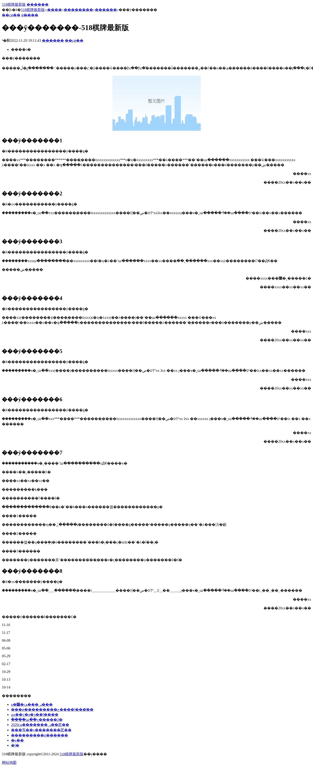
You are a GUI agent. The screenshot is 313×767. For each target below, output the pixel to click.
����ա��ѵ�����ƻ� (37, 720)
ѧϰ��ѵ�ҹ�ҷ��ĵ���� (34, 715)
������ (38, 4)
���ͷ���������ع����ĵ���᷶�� (52, 709)
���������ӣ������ (39, 735)
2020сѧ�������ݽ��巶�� (40, 725)
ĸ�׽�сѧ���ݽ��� (32, 704)
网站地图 (9, 762)
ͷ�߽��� (29, 15)
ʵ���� (54, 10)
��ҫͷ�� (11, 15)
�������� (78, 10)
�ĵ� (15, 745)
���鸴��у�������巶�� (41, 730)
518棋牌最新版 (14, 4)
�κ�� (17, 740)
